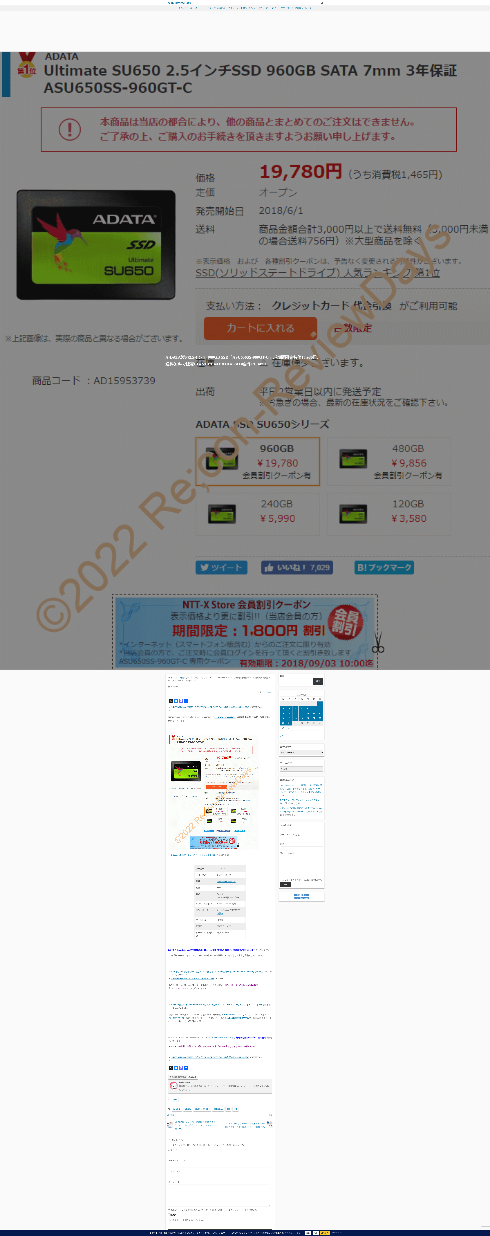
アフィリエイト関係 (237, 8)
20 (308, 718)
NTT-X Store (218, 1109)
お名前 (172, 1150)
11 (295, 713)
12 (302, 713)
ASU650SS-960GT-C (202, 1109)
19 (302, 718)
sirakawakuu (267, 692)
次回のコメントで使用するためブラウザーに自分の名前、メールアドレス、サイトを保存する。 (215, 1210)
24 (289, 723)
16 (283, 718)
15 (320, 713)
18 (296, 718)
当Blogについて (186, 8)
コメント (174, 1182)
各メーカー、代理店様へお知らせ (210, 8)
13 (308, 713)
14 (314, 713)
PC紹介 (252, 8)
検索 (282, 676)
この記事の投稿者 (178, 1077)
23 (283, 723)
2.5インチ (177, 1109)
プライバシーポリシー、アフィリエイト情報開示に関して (285, 8)
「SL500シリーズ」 (177, 1018)
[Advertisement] (245, 32)
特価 (175, 1099)
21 (314, 718)
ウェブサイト (174, 1171)
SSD (228, 1109)
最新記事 (192, 1077)
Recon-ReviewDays (178, 2)
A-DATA (188, 1109)
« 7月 (282, 736)
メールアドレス (177, 1160)
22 (320, 718)
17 (289, 718)
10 (289, 713)
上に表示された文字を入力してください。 (187, 1220)
